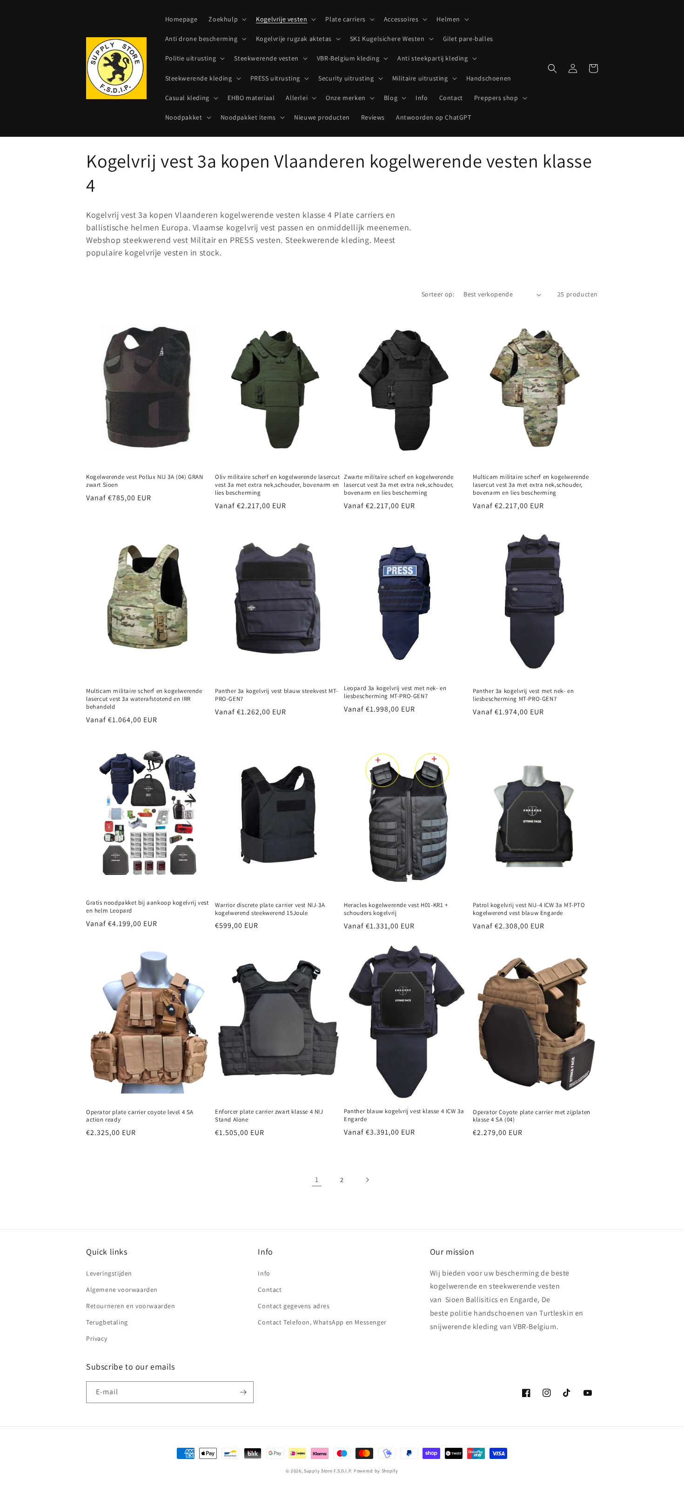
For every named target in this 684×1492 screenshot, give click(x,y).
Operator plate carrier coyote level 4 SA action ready (140, 1116)
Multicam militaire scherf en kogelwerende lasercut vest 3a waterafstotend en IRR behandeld (144, 699)
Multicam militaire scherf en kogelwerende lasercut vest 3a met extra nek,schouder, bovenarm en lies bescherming (531, 485)
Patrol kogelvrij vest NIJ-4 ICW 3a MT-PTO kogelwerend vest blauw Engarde (529, 909)
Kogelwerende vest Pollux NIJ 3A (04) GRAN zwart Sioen (144, 481)
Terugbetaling (107, 1322)
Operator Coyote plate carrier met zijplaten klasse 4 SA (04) (531, 1116)
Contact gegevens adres (293, 1306)
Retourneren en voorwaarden (130, 1306)
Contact (270, 1289)
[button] (226, 19)
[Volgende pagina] (367, 1179)
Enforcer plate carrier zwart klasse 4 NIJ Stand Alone (269, 1115)
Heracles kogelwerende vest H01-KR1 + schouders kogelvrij (396, 909)
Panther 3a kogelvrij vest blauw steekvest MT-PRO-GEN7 (276, 695)
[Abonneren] (243, 1392)
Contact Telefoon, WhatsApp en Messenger (322, 1322)
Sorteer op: (438, 294)
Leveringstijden (109, 1273)
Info (264, 1273)
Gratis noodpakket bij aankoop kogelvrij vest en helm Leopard (147, 906)
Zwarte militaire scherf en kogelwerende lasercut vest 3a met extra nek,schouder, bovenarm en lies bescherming (399, 485)
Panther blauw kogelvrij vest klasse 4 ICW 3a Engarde (404, 1115)
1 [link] (317, 1179)
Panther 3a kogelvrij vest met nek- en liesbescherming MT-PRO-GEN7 (523, 695)
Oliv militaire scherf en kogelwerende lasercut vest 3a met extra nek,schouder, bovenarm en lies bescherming (277, 485)
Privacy (96, 1338)
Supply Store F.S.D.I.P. (328, 1471)
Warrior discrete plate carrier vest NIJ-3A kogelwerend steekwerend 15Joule (270, 909)
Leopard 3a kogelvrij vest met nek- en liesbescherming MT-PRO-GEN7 (395, 692)
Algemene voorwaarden (122, 1289)
